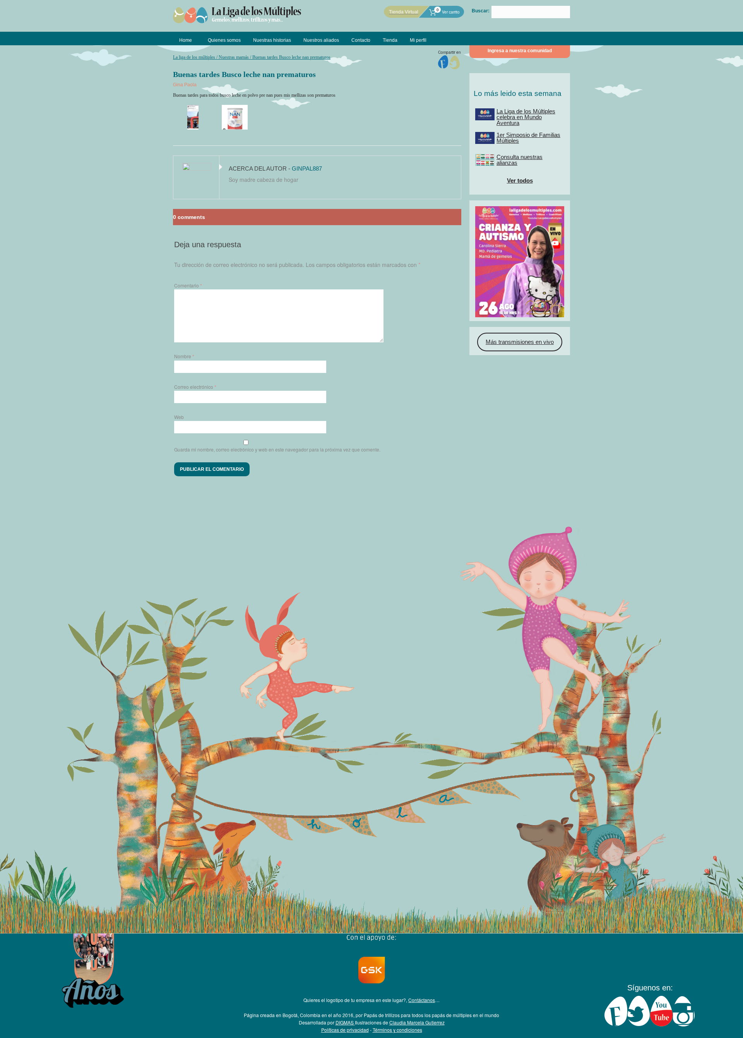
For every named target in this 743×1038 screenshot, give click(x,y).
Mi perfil (418, 40)
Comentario (188, 285)
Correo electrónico (195, 386)
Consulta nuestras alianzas (519, 160)
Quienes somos (224, 40)
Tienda (390, 40)
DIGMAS (345, 1022)
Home (185, 40)
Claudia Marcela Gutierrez (417, 1022)
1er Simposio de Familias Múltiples (528, 138)
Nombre (184, 356)
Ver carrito (448, 12)
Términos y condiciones (397, 1029)
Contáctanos (421, 1000)
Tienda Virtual (403, 12)
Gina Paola (185, 84)
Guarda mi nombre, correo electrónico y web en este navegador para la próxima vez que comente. (277, 449)
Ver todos (520, 180)
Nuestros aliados (321, 40)
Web (179, 417)
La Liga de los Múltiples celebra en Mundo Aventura (525, 117)
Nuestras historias (272, 40)
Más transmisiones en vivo (520, 342)
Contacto (360, 40)
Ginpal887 (307, 168)
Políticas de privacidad (345, 1029)
